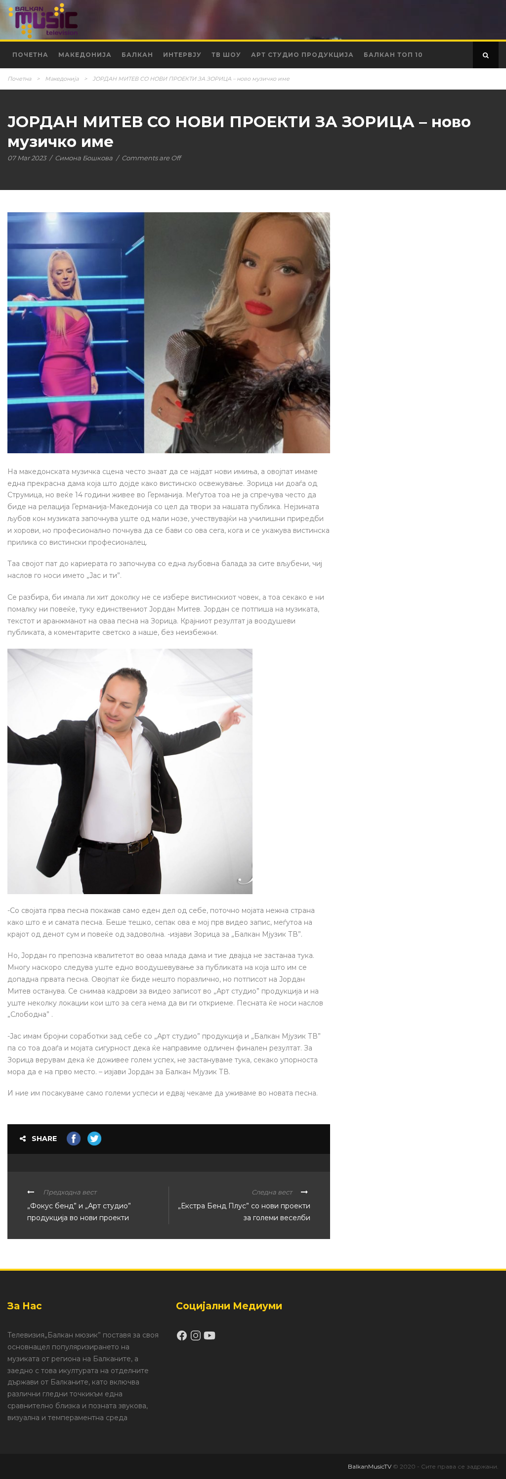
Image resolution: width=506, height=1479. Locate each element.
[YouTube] (209, 1339)
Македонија (85, 54)
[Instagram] (197, 1339)
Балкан (137, 54)
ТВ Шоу (226, 54)
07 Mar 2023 (26, 158)
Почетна (30, 54)
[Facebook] (183, 1339)
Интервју (182, 54)
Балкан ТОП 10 (393, 54)
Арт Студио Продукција (302, 54)
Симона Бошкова (84, 158)
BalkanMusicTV (369, 1466)
